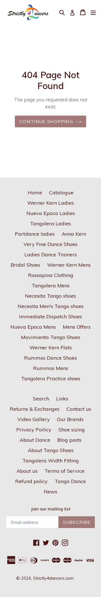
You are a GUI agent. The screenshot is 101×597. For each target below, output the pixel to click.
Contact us (78, 409)
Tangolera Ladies (50, 223)
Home (35, 192)
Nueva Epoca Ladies (50, 213)
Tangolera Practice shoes (50, 378)
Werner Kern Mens (69, 265)
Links (62, 398)
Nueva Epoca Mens (33, 327)
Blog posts (69, 440)
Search (41, 398)
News (50, 491)
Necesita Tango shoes (50, 296)
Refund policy (31, 481)
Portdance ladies (35, 234)
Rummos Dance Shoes (50, 358)
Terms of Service (64, 471)
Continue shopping (46, 121)
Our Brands (70, 419)
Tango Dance (70, 481)
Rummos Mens (50, 368)
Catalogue (61, 192)
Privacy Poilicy (33, 429)
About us (27, 471)
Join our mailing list (50, 509)
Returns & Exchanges (34, 409)
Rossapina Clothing (50, 275)
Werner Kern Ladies (50, 203)
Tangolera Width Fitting (50, 460)
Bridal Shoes (25, 265)
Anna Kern (74, 234)
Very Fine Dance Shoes (50, 244)
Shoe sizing (71, 429)
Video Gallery (33, 419)
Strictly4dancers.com (53, 578)
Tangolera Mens (51, 285)
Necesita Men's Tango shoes (51, 306)
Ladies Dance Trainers (50, 254)
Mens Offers (77, 327)
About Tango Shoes (51, 450)
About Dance (35, 440)
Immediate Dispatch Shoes (50, 316)
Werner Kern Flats (50, 347)
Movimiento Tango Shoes (50, 337)
